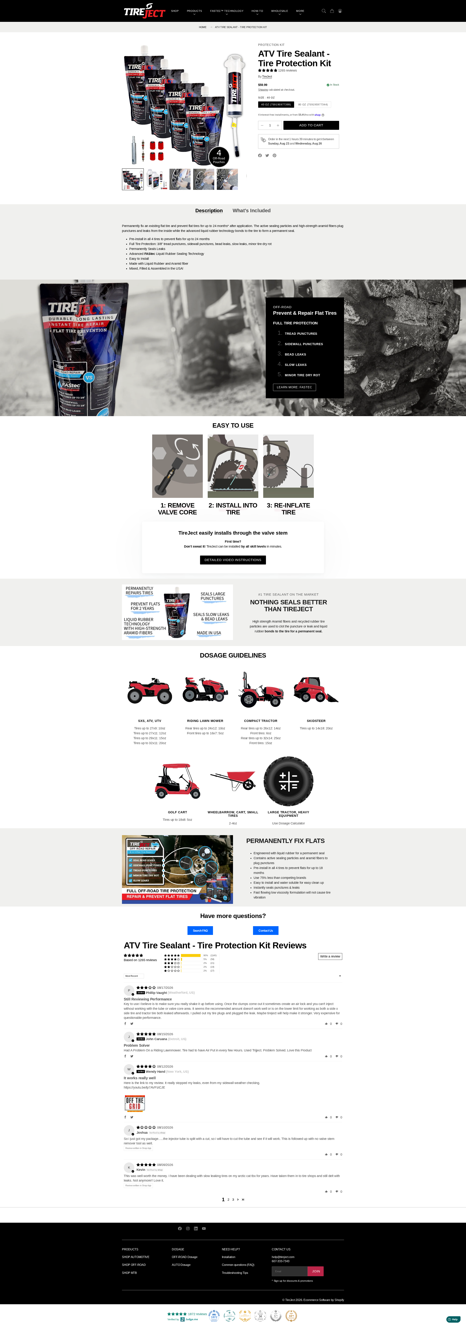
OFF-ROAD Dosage (184, 1257)
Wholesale (279, 10)
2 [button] (228, 1199)
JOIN (316, 1271)
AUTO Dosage (181, 1264)
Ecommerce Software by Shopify (323, 1300)
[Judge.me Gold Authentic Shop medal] (245, 1316)
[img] (146, 988)
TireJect (290, 1300)
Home (202, 27)
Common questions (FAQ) (238, 1264)
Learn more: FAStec (294, 387)
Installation (228, 1257)
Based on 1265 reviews (140, 960)
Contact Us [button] (265, 930)
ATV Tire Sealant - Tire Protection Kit (241, 27)
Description (209, 210)
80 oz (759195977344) (313, 104)
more (300, 10)
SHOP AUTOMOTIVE (135, 1257)
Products (194, 10)
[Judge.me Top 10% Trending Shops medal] (291, 1316)
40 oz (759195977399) (276, 104)
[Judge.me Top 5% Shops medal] (276, 1316)
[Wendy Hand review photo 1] (135, 1102)
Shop (175, 10)
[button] (324, 11)
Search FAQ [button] (200, 930)
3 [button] (233, 1199)
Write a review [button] (330, 956)
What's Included (252, 210)
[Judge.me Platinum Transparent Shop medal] (229, 1316)
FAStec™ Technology (227, 10)
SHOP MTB (129, 1272)
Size (266, 97)
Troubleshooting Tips (235, 1272)
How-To (257, 10)
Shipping (263, 89)
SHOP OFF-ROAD (134, 1264)
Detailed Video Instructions (233, 560)
